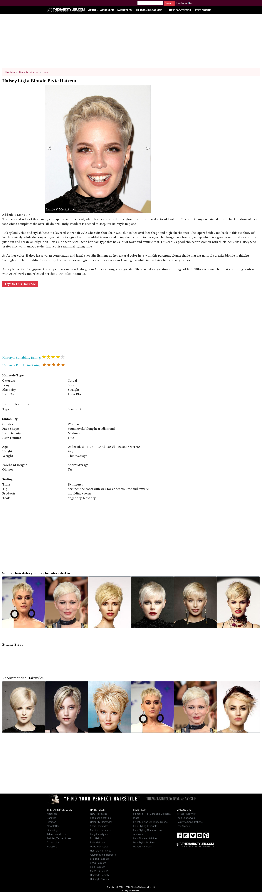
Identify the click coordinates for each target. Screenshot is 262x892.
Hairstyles (124, 10)
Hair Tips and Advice (145, 838)
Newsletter (53, 826)
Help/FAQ (52, 846)
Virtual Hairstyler (101, 10)
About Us (52, 813)
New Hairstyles (98, 813)
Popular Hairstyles (100, 817)
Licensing (52, 830)
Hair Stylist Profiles (144, 842)
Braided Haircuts (99, 858)
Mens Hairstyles (99, 871)
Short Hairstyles (99, 826)
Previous (47, 149)
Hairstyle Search (99, 875)
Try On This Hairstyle (20, 284)
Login (191, 3)
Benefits (51, 817)
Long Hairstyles (99, 834)
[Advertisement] (131, 42)
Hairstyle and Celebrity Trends (150, 822)
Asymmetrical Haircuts (103, 854)
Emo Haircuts (97, 866)
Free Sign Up (181, 3)
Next (146, 149)
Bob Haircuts (97, 838)
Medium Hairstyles (100, 830)
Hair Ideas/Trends (179, 10)
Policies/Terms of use (59, 838)
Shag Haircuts (98, 863)
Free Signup (183, 826)
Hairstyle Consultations (189, 822)
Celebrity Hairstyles (101, 822)
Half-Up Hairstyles (100, 850)
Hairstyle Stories (99, 879)
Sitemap (51, 822)
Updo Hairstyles (99, 846)
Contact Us (53, 842)
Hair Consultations (149, 10)
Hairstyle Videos (142, 846)
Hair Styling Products (145, 826)
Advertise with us (56, 834)
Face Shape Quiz (185, 817)
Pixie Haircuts (98, 842)
